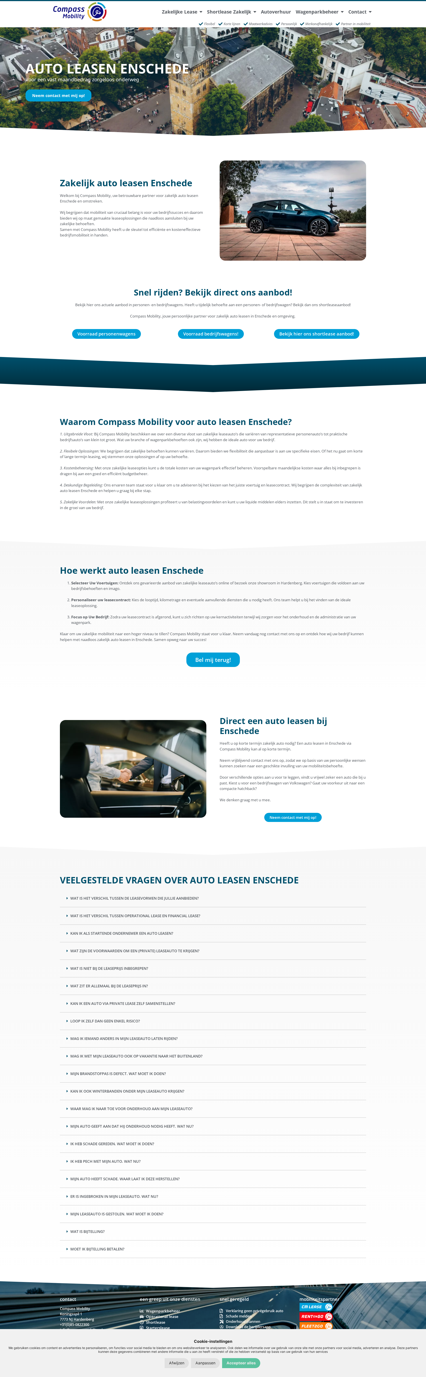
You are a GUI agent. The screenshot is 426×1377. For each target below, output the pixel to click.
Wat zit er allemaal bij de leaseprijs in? (109, 985)
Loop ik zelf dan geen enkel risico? (105, 1021)
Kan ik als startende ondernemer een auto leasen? (121, 933)
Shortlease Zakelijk (229, 12)
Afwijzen (176, 1363)
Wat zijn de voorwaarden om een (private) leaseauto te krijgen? (134, 950)
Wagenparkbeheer (317, 12)
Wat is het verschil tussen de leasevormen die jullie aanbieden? (134, 898)
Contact (357, 12)
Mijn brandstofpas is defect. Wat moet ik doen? (118, 1073)
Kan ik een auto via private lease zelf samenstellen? (122, 1003)
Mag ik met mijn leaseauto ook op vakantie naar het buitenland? (136, 1056)
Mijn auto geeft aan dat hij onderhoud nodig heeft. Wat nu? (132, 1126)
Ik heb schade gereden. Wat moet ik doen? (112, 1143)
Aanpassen (205, 1363)
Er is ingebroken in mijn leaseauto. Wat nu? (114, 1196)
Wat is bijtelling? (87, 1231)
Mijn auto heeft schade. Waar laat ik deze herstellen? (125, 1178)
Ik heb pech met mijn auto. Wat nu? (105, 1161)
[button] (213, 898)
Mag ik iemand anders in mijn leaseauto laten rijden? (124, 1038)
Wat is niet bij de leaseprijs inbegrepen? (109, 968)
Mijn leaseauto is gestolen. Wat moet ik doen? (117, 1213)
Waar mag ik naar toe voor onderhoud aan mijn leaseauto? (131, 1108)
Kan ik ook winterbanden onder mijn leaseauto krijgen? (127, 1091)
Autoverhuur (276, 12)
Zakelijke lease (179, 12)
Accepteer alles (241, 1363)
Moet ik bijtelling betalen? (97, 1249)
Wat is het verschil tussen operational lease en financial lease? (135, 915)
